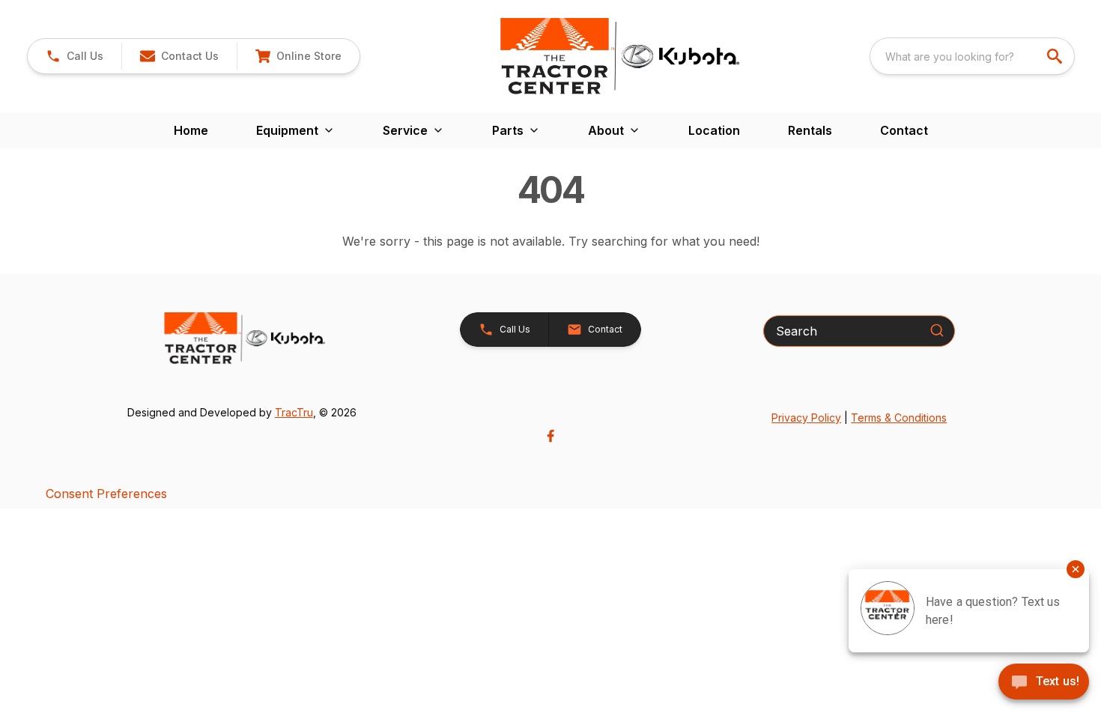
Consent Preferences (106, 493)
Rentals (810, 130)
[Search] (936, 330)
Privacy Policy (806, 417)
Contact (904, 130)
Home (191, 130)
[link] (298, 56)
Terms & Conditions (899, 417)
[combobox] (972, 56)
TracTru (294, 412)
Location (714, 130)
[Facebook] (550, 436)
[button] (74, 56)
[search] (1056, 56)
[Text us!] (1043, 683)
